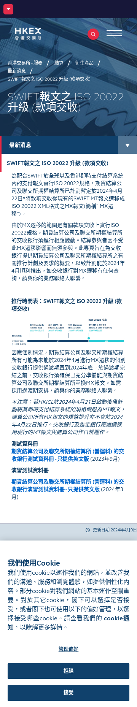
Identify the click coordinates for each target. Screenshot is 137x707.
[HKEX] (40, 34)
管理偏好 (69, 649)
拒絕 (68, 671)
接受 (68, 693)
